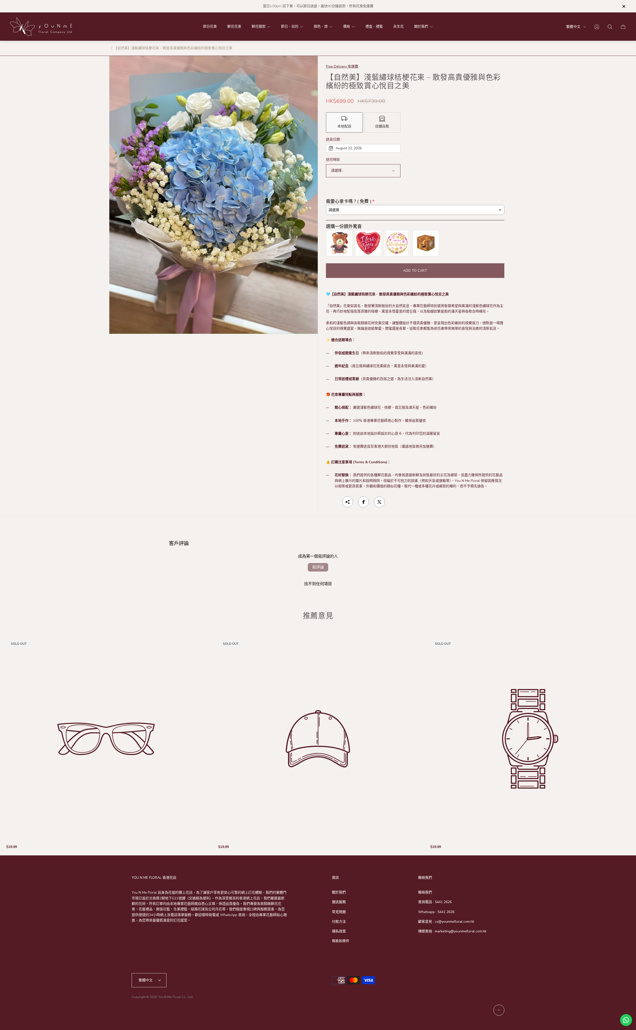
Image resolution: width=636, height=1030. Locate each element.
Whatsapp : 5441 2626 (436, 912)
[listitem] (344, 122)
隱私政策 (339, 931)
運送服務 (339, 902)
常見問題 (339, 912)
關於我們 (339, 892)
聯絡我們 (425, 892)
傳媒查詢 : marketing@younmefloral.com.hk (452, 931)
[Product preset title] (106, 739)
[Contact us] (626, 1020)
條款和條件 (340, 941)
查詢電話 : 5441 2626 (435, 902)
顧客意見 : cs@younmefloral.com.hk (446, 921)
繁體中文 (573, 26)
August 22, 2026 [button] (349, 148)
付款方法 (339, 921)
